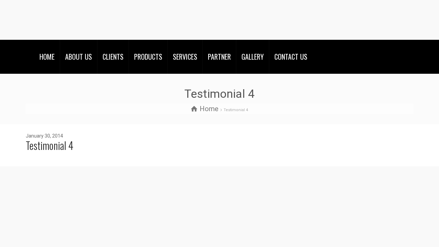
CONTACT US (290, 56)
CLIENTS (113, 56)
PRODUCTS (148, 56)
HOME (47, 56)
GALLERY (252, 56)
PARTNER (219, 56)
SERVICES (185, 56)
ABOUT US (78, 56)
